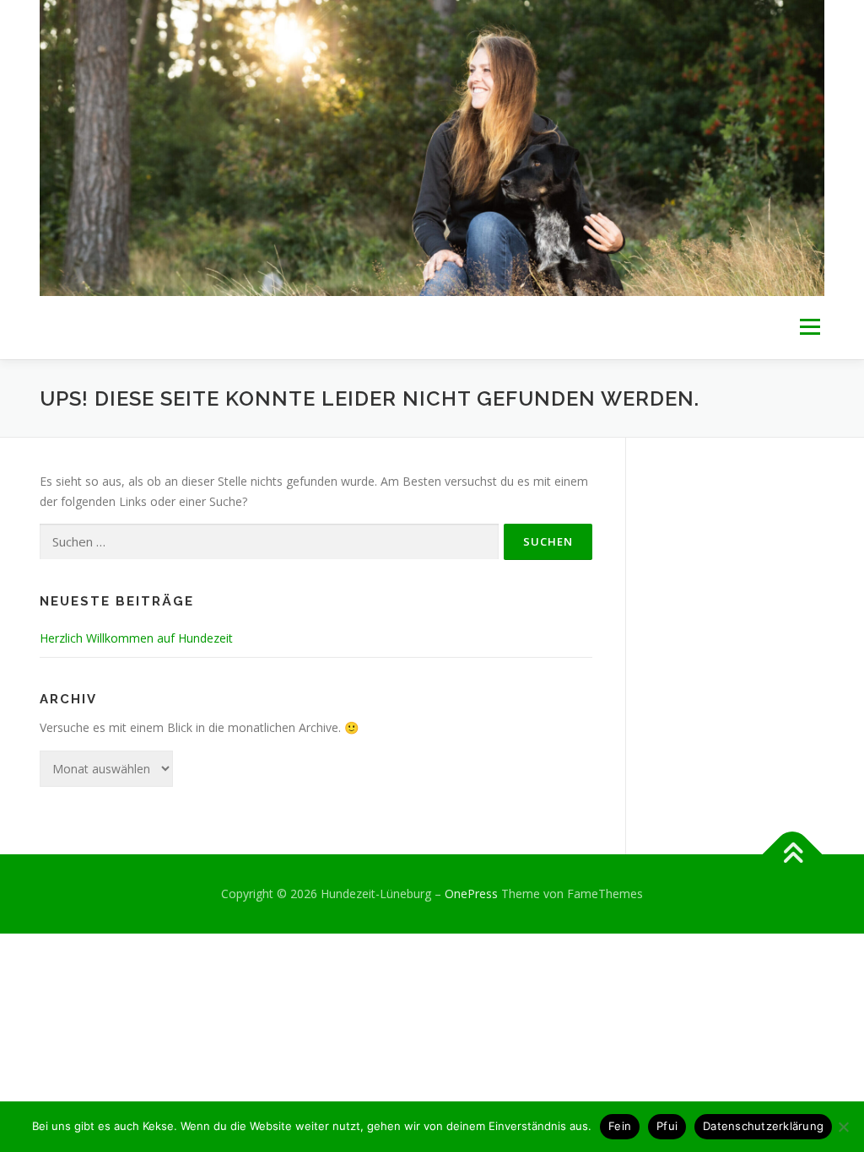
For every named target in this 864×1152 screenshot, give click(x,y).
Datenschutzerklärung (763, 1126)
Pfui (667, 1126)
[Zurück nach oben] (793, 855)
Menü (809, 328)
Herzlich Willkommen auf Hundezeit (136, 638)
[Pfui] (842, 1126)
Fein (619, 1126)
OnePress (471, 894)
